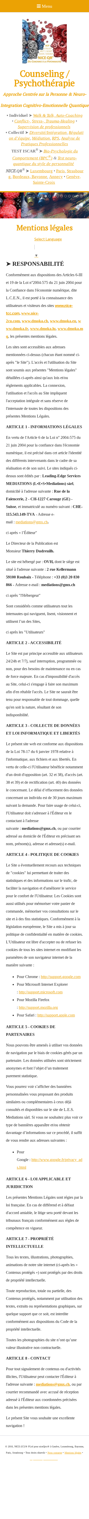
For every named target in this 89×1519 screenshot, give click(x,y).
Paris (60, 171)
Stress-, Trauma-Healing (53, 121)
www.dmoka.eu (63, 321)
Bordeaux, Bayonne (30, 176)
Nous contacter (54, 1452)
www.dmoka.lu (43, 329)
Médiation (41, 138)
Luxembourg (41, 171)
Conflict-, (22, 121)
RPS (55, 138)
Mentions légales (73, 1452)
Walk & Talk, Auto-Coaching (58, 115)
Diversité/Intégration (48, 132)
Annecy (56, 176)
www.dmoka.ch (35, 321)
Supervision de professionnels (44, 126)
